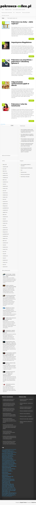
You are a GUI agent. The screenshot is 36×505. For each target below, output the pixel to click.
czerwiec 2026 (5, 166)
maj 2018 (4, 253)
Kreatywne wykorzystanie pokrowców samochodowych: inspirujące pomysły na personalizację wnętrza (9, 437)
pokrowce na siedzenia (8, 464)
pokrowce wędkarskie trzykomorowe (8, 481)
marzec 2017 (5, 262)
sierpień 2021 (5, 212)
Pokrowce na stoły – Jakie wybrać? (22, 23)
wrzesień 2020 (5, 236)
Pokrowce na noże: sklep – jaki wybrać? (26, 418)
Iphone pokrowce (9, 449)
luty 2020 (4, 251)
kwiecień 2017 (5, 260)
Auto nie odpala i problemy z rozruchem (19, 9)
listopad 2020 (5, 231)
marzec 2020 (5, 249)
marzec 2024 (5, 173)
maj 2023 (4, 184)
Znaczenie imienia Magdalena (7, 496)
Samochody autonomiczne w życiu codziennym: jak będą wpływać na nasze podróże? (9, 296)
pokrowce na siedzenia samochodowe (9, 466)
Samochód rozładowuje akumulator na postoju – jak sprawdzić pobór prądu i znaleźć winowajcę (27, 144)
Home (3, 9)
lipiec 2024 (5, 171)
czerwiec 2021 (5, 216)
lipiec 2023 (5, 179)
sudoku (15, 495)
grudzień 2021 (5, 203)
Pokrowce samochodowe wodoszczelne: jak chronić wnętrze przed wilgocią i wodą (9, 432)
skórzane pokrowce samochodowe (8, 495)
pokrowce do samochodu (10, 452)
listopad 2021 (5, 205)
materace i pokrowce (7, 451)
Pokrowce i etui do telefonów (19, 105)
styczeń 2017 (5, 266)
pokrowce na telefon (7, 471)
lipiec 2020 (5, 240)
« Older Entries (2, 124)
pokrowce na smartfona (8, 469)
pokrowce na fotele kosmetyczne (7, 457)
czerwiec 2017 (5, 255)
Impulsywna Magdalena (21, 42)
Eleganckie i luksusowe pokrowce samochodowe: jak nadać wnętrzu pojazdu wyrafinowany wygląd (9, 409)
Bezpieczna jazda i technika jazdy (7, 12)
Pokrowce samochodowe (26, 12)
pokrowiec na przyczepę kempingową (9, 492)
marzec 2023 (5, 188)
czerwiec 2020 (5, 242)
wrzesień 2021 (5, 210)
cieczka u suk (3, 449)
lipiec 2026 (5, 164)
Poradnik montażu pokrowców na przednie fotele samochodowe (9, 319)
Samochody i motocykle (5, 15)
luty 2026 (4, 168)
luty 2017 (4, 264)
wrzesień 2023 (5, 177)
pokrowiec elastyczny (8, 485)
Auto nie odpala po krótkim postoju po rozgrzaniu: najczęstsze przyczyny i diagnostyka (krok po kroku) (27, 130)
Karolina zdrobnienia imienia (9, 450)
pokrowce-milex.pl (18, 25)
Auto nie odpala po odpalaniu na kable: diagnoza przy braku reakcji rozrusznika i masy (9, 354)
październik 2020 (6, 234)
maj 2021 (4, 218)
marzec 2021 (5, 223)
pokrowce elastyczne (7, 453)
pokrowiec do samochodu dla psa (8, 483)
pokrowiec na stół (6, 494)
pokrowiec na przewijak (9, 490)
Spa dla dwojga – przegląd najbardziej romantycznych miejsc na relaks (9, 275)
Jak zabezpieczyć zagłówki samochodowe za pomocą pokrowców (9, 331)
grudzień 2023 (5, 175)
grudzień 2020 (5, 229)
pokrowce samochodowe (6, 473)
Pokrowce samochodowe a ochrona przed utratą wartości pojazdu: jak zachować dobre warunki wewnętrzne (9, 442)
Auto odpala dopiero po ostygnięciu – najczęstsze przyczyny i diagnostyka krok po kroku (27, 135)
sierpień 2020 (5, 238)
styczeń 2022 (5, 201)
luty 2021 (4, 225)
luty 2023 (4, 190)
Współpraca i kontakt (8, 9)
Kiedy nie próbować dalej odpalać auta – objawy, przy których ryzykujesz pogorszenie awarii (9, 343)
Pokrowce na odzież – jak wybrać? (26, 416)
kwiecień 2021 (5, 221)
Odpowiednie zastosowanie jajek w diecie (20, 83)
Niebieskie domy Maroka (10, 307)
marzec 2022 (5, 197)
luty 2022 (4, 199)
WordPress (34, 502)
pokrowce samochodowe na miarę (7, 476)
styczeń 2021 (5, 227)
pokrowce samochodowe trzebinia (8, 478)
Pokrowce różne (18, 12)
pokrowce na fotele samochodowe (7, 459)
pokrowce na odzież (10, 463)
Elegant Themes (23, 502)
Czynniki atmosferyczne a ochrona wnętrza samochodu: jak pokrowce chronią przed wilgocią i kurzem (9, 404)
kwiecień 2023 (5, 186)
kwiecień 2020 (5, 247)
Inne (13, 12)
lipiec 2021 (4, 214)
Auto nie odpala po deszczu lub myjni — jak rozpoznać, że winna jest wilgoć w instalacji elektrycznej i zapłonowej (27, 140)
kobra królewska (12, 450)
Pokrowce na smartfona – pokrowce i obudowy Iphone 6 (22, 61)
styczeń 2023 (5, 192)
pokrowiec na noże (11, 489)
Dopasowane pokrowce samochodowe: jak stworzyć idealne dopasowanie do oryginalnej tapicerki (9, 414)
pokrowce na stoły (6, 470)
